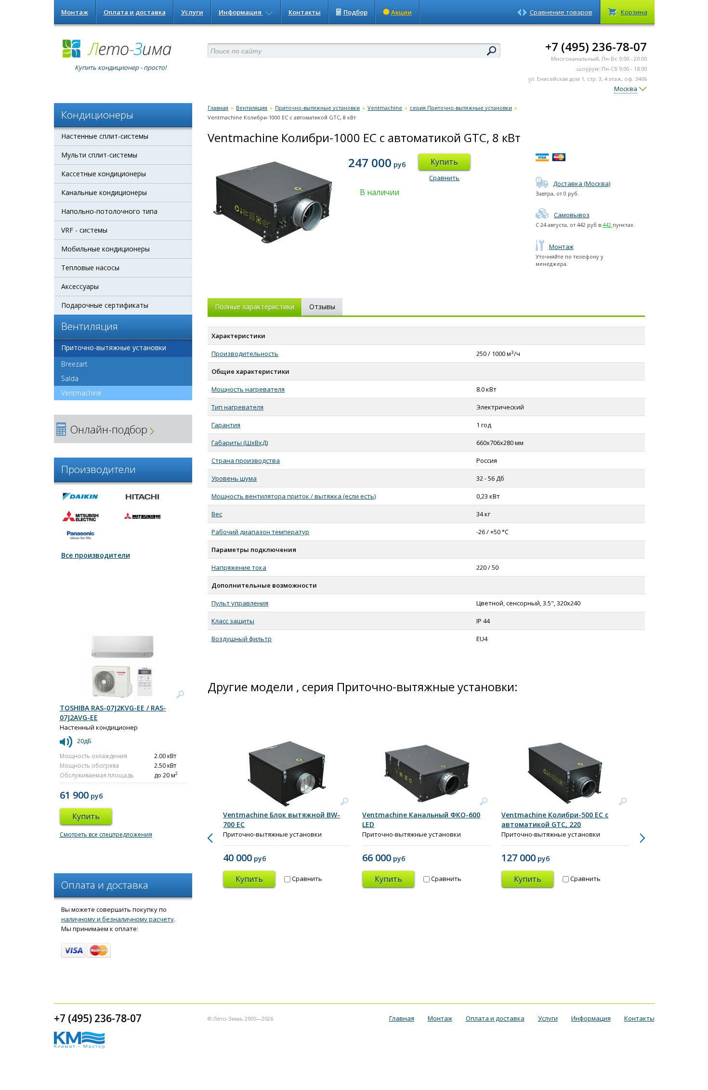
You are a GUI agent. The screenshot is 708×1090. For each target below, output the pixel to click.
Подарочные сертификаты (104, 305)
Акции (401, 12)
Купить (444, 162)
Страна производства (245, 460)
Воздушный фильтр (241, 638)
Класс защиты (232, 621)
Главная (218, 107)
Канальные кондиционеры (104, 192)
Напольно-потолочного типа (109, 211)
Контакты (304, 12)
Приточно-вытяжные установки (113, 347)
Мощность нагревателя (248, 389)
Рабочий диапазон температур (260, 531)
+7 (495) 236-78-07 (596, 46)
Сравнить (444, 177)
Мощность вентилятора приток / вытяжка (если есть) (293, 496)
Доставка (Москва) (581, 183)
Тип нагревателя (237, 407)
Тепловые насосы (90, 267)
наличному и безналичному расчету (117, 919)
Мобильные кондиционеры (105, 248)
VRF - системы (84, 230)
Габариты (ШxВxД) (239, 442)
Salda (70, 378)
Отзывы (322, 306)
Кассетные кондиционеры (103, 173)
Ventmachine (81, 392)
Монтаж (74, 12)
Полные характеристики (254, 306)
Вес (216, 514)
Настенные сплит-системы (104, 136)
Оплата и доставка (135, 12)
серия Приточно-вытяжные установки (461, 107)
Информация (241, 12)
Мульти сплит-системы (99, 154)
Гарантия (225, 424)
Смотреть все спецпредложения (106, 834)
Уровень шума (234, 478)
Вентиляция (251, 107)
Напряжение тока (238, 567)
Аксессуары (80, 286)
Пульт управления (239, 603)
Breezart (74, 363)
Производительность (244, 353)
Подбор (355, 12)
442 (608, 224)
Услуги (192, 12)
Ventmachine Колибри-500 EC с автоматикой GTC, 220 (554, 819)
